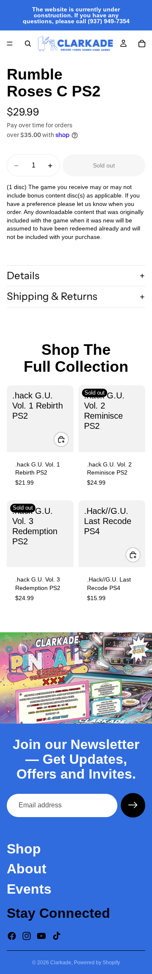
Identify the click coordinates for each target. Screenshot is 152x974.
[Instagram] (27, 936)
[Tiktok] (57, 936)
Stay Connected (58, 913)
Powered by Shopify (97, 963)
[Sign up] (133, 805)
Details (23, 275)
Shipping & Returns (52, 296)
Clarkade (60, 963)
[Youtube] (41, 936)
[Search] (28, 43)
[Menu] (9, 43)
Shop (24, 849)
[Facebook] (12, 936)
